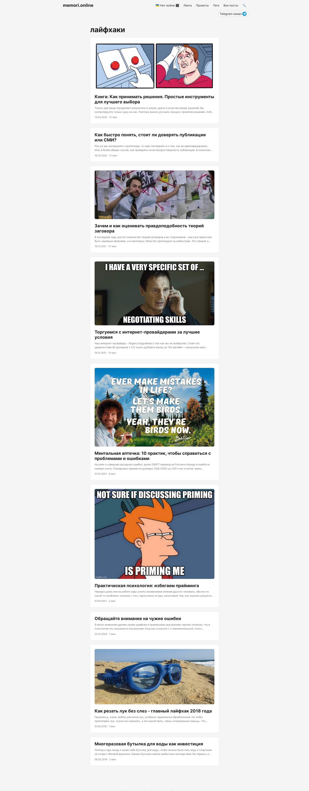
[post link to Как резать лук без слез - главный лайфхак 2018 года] (154, 689)
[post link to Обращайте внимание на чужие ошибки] (154, 626)
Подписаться (286, 785)
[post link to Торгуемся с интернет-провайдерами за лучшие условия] (154, 308)
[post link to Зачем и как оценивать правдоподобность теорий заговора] (154, 209)
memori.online (78, 5)
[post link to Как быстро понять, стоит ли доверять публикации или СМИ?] (154, 144)
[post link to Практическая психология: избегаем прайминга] (154, 546)
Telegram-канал (231, 14)
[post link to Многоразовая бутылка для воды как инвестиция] (154, 751)
